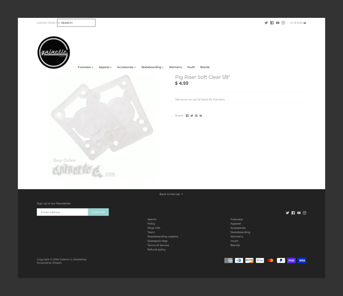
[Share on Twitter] (191, 115)
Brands (235, 245)
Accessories (238, 228)
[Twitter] (266, 22)
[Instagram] (283, 22)
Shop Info (153, 228)
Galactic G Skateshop (73, 259)
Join (51, 22)
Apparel (235, 223)
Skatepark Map (157, 241)
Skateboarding (240, 232)
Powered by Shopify (49, 262)
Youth (234, 241)
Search (151, 219)
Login (41, 22)
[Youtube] (277, 22)
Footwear (236, 219)
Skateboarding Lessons (162, 236)
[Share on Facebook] (187, 115)
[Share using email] (200, 115)
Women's (236, 236)
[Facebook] (272, 22)
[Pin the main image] (196, 115)
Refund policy (156, 249)
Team (151, 232)
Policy (151, 223)
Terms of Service (158, 245)
